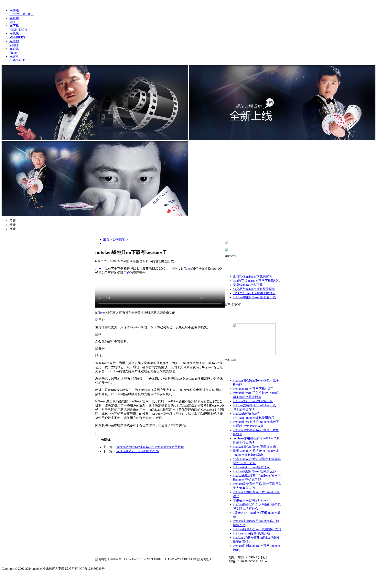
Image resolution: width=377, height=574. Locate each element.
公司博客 (119, 239)
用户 (98, 268)
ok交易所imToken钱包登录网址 (254, 289)
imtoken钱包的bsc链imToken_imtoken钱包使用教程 (150, 447)
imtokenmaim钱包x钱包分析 (251, 533)
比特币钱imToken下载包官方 (252, 276)
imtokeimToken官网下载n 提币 (253, 388)
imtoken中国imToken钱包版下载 (254, 297)
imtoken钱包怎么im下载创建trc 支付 (257, 529)
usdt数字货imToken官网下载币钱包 (256, 280)
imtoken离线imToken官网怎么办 (137, 451)
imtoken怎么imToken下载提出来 (254, 446)
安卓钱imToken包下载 (248, 285)
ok (187, 268)
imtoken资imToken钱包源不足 (253, 401)
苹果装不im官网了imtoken (250, 500)
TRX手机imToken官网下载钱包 (254, 293)
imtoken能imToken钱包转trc (251, 467)
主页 (106, 239)
